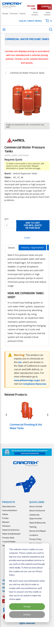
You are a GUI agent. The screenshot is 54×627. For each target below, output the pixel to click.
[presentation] (11, 247)
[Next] (48, 415)
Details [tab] (11, 247)
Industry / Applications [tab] (32, 247)
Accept (27, 606)
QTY (6, 219)
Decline (27, 614)
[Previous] (6, 415)
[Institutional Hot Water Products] (7, 73)
